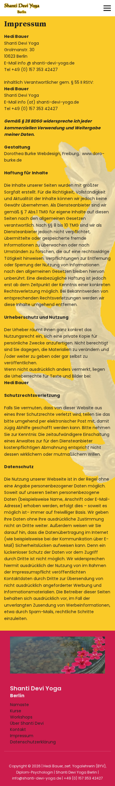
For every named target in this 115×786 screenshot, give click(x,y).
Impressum (21, 736)
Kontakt (18, 729)
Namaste (19, 705)
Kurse (15, 711)
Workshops (21, 717)
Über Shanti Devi (27, 723)
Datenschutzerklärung (33, 742)
